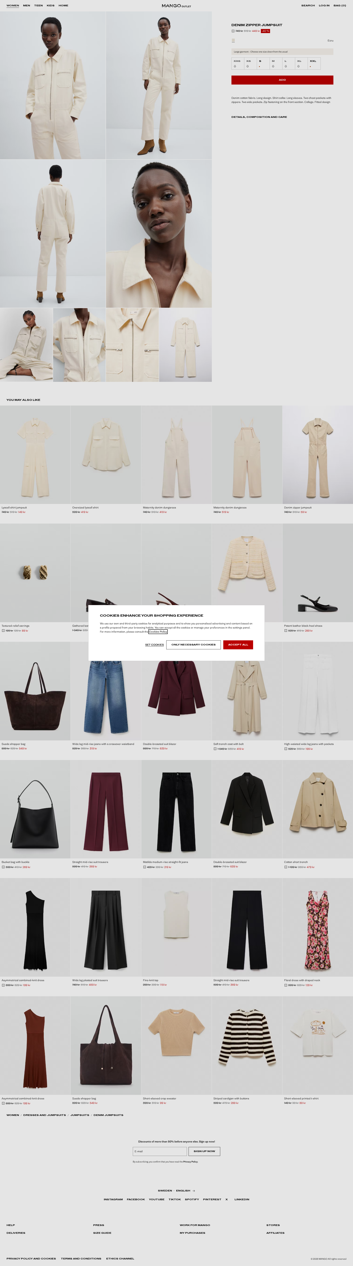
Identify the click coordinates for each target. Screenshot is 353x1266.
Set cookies (154, 644)
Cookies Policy (158, 631)
